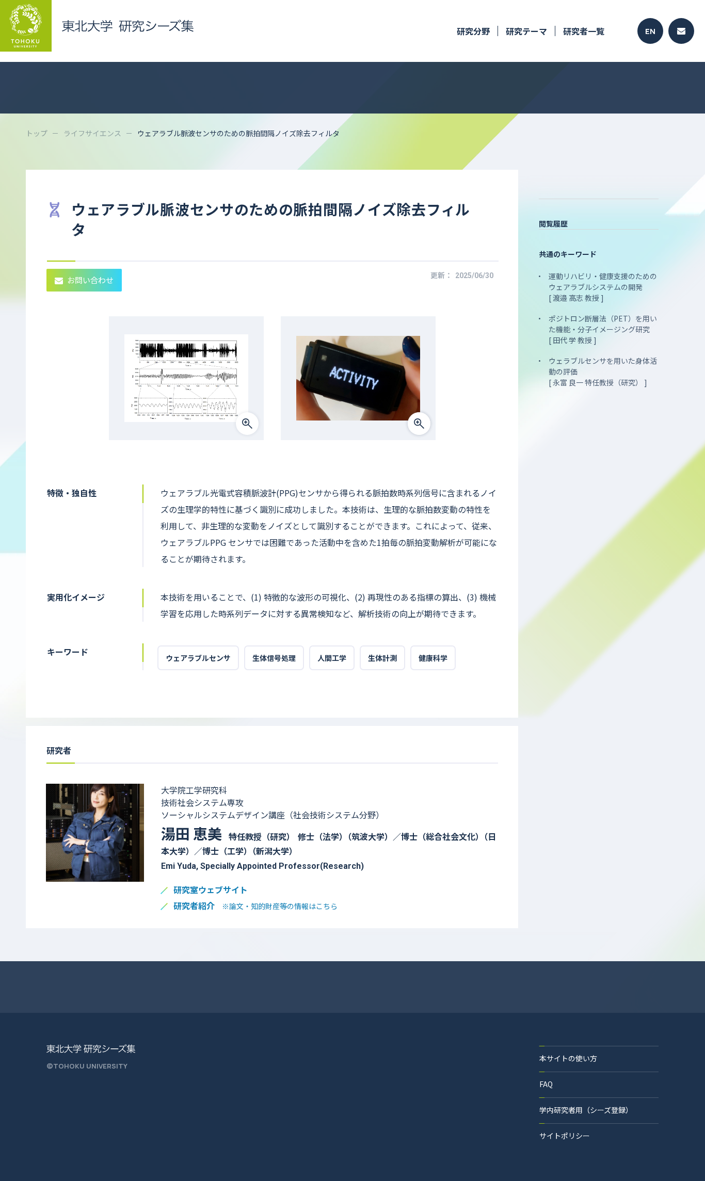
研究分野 (473, 31)
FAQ (546, 1084)
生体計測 (382, 658)
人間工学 (331, 658)
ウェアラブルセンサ (198, 658)
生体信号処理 (274, 658)
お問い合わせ (90, 279)
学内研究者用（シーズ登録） (586, 1110)
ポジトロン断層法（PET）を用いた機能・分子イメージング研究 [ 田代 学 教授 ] (603, 329)
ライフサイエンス (92, 133)
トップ (36, 133)
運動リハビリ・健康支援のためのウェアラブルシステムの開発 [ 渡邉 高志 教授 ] (603, 287)
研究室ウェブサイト (210, 890)
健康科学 (433, 658)
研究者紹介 (255, 906)
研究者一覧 (583, 31)
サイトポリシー (564, 1135)
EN (650, 31)
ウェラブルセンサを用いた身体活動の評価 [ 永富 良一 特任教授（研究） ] (603, 371)
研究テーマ (526, 31)
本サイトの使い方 (568, 1058)
